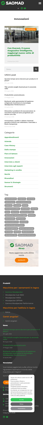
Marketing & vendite (13, 170)
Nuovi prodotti (10, 218)
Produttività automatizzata (14, 95)
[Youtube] (25, 8)
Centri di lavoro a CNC (23, 202)
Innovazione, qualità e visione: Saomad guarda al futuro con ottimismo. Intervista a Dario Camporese (20, 122)
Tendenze (17, 232)
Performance (21, 218)
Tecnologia (9, 232)
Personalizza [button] (21, 408)
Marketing (32, 215)
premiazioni (24, 222)
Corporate (17, 205)
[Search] (36, 69)
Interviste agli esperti (13, 166)
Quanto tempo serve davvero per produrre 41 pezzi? (21, 79)
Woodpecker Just (27, 232)
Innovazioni (9, 158)
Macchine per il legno (27, 212)
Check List (9, 205)
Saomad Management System (15, 225)
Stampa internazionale (26, 228)
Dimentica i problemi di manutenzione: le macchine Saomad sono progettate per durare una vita (19, 112)
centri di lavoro (10, 202)
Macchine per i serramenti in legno (16, 215)
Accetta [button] (21, 399)
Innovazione (25, 208)
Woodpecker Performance (27, 235)
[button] (40, 3)
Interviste (34, 208)
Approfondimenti (11, 137)
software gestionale (11, 228)
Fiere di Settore (10, 154)
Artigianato (21, 199)
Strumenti (8, 186)
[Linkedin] (22, 8)
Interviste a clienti (12, 162)
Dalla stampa (10, 150)
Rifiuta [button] (21, 404)
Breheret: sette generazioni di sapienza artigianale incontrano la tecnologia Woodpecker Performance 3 (19, 103)
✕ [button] (31, 377)
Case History (9, 145)
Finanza (25, 205)
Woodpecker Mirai (11, 235)
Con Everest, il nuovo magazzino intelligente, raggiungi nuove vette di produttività (21, 52)
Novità (7, 174)
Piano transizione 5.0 (12, 222)
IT (18, 8)
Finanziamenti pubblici (12, 208)
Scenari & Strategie (12, 182)
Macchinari (15, 212)
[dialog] (21, 393)
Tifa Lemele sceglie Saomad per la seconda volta (20, 88)
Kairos (7, 212)
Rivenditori (9, 178)
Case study (31, 199)
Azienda (7, 141)
